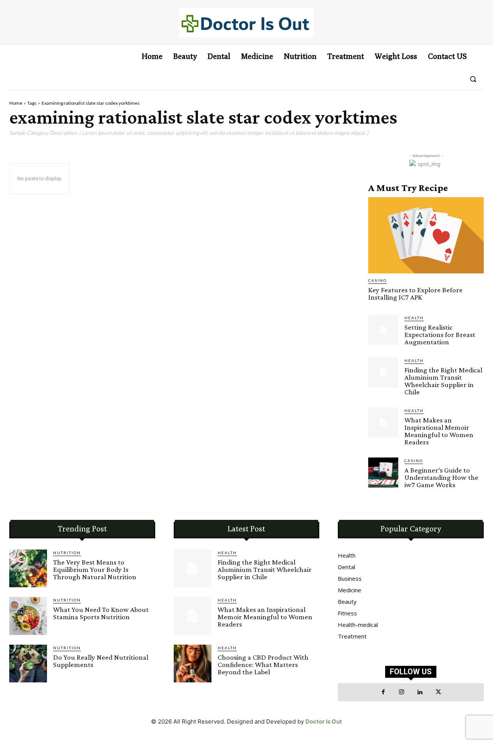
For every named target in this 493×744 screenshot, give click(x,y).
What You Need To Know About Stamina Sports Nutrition (101, 613)
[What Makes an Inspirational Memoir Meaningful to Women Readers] (383, 422)
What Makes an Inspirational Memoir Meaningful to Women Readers (438, 431)
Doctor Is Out (323, 721)
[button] (473, 79)
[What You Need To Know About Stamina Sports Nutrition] (28, 616)
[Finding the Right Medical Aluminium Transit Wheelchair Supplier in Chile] (383, 372)
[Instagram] (401, 692)
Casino (377, 280)
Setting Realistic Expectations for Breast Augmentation (439, 334)
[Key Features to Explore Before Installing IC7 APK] (426, 235)
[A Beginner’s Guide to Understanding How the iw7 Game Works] (383, 472)
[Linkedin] (420, 692)
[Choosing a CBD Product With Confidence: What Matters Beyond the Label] (192, 663)
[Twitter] (438, 692)
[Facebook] (383, 692)
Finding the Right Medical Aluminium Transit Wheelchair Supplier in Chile (443, 381)
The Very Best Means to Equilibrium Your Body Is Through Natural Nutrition (94, 569)
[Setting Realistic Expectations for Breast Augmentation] (383, 330)
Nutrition (67, 552)
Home (15, 103)
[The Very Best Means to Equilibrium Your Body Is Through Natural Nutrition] (28, 568)
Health (414, 317)
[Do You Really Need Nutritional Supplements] (28, 663)
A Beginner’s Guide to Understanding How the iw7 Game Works (441, 477)
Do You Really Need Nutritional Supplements (100, 661)
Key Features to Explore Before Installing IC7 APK (415, 293)
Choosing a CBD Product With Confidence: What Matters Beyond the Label (263, 664)
